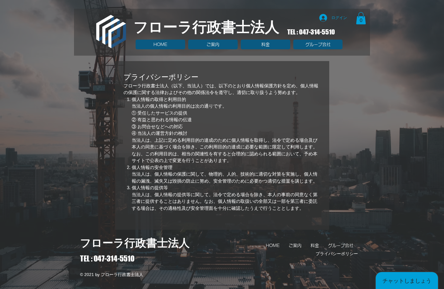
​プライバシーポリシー (337, 253)
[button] (361, 18)
